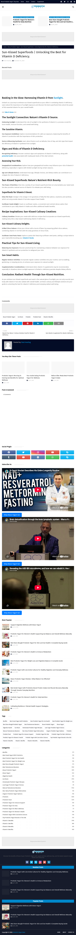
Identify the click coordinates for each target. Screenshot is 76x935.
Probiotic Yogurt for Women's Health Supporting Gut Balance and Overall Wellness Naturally (41, 634)
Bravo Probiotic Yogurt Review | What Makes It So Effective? (30, 679)
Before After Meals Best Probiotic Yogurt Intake (62, 377)
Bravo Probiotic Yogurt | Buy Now (10, 1)
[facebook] (61, 1)
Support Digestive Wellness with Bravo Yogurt (26, 625)
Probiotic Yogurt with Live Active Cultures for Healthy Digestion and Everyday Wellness (39, 670)
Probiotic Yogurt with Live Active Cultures (37, 737)
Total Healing (7, 60)
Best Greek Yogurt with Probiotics (19, 721)
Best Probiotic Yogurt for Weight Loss (62, 721)
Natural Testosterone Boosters (11, 731)
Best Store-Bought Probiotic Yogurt (12, 724)
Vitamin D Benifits (48, 317)
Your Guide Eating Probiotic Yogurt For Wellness (36, 377)
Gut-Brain (20, 317)
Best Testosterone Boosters (32, 724)
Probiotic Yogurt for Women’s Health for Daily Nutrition (29, 697)
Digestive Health (7, 727)
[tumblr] (9, 457)
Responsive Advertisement (38, 36)
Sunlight (58, 97)
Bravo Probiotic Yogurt (14, 47)
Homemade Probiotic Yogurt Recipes (32, 727)
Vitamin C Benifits (20, 741)
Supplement (40, 1)
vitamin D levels (28, 238)
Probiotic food (37, 317)
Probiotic (28, 317)
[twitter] (64, 1)
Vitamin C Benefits (8, 741)
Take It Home (9, 112)
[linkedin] (48, 862)
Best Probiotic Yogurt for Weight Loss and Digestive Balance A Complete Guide (37, 661)
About (27, 1)
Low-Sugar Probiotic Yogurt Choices (54, 727)
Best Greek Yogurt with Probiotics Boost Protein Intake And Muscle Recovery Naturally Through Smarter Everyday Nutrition (61, 21)
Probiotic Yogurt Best (19, 932)
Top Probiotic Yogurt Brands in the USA (60, 737)
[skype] (74, 1)
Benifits (5, 721)
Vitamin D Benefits (33, 741)
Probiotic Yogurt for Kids (42, 734)
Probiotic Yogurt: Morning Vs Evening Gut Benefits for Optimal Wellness (13, 378)
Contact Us (71, 932)
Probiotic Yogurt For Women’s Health (13, 737)
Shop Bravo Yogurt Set (12, 515)
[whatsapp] (52, 457)
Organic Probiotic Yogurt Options (55, 731)
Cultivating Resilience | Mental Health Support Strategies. (30, 706)
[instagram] (68, 1)
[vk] (38, 457)
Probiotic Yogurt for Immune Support (23, 734)
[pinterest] (71, 1)
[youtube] (52, 452)
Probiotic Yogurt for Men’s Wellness (61, 734)
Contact (33, 1)
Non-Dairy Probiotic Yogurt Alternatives (33, 731)
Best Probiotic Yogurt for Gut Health (40, 721)
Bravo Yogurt (60, 724)
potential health (7, 156)
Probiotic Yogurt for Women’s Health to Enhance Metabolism (31, 652)
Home (22, 1)
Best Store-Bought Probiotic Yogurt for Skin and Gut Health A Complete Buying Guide (24, 21)
